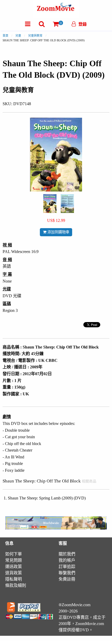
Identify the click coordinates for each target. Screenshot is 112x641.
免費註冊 (67, 579)
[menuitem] (28, 24)
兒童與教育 (35, 35)
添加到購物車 (57, 232)
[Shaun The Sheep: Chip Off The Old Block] (50, 203)
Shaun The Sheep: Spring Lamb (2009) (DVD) (47, 498)
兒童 (18, 35)
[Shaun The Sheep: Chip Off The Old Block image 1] (50, 203)
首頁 (5, 35)
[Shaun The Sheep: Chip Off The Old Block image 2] (67, 203)
